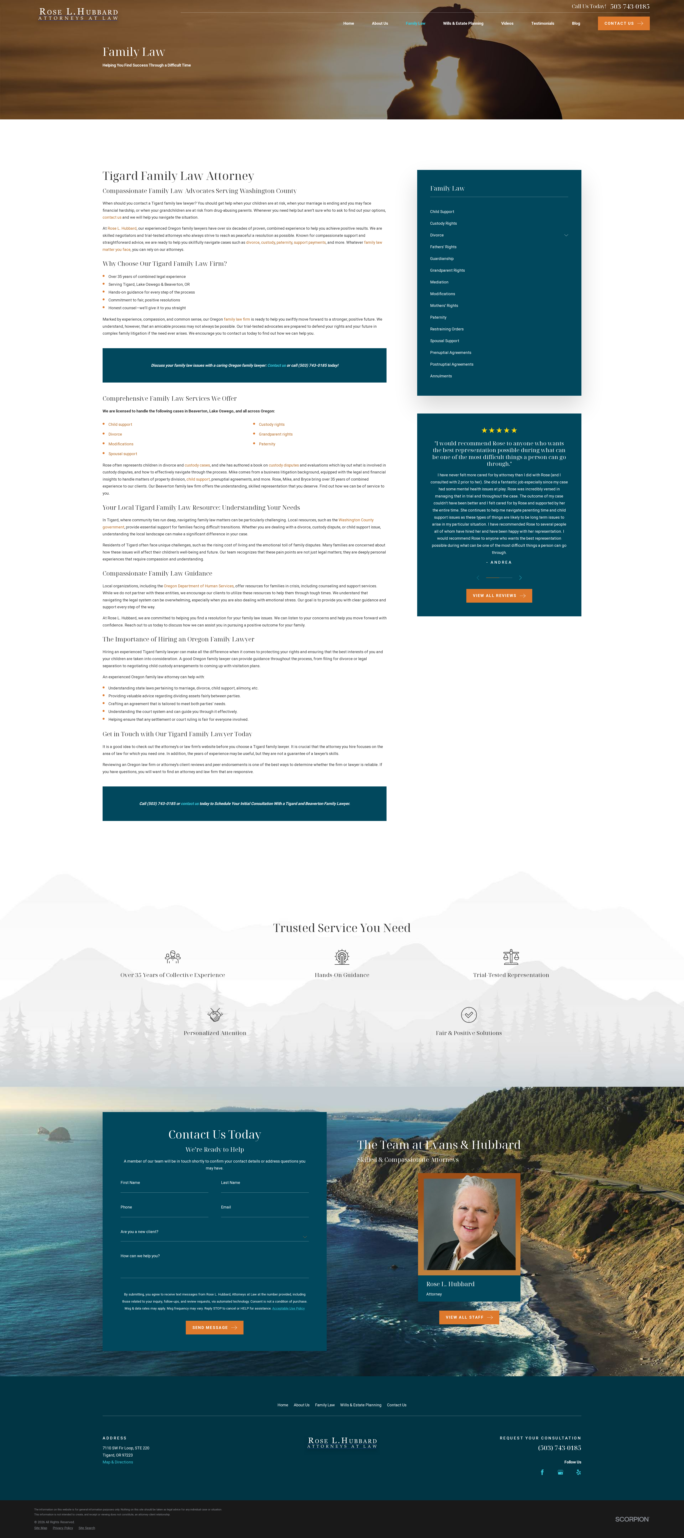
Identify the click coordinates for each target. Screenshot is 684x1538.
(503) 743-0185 (559, 1447)
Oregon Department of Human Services (199, 586)
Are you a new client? (139, 1232)
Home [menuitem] (348, 23)
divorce (253, 242)
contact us (112, 217)
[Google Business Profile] (560, 1472)
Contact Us (396, 1405)
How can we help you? (140, 1256)
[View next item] (520, 578)
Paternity (267, 444)
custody (268, 242)
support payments (310, 242)
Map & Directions (118, 1462)
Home (283, 1405)
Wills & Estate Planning (361, 1405)
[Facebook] (542, 1472)
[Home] (78, 17)
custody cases (197, 465)
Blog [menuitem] (576, 23)
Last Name (230, 1183)
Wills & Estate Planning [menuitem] (463, 23)
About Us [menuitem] (380, 23)
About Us (302, 1405)
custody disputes (284, 465)
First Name (130, 1183)
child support (198, 479)
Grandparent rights (276, 434)
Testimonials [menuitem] (542, 23)
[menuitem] (499, 212)
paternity (284, 242)
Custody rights (272, 424)
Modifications (120, 444)
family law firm (237, 319)
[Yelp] (578, 1472)
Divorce (115, 434)
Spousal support (122, 454)
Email (226, 1207)
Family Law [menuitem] (415, 23)
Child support (120, 424)
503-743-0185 (630, 6)
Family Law (325, 1405)
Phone (126, 1207)
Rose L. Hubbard (122, 228)
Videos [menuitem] (507, 23)
